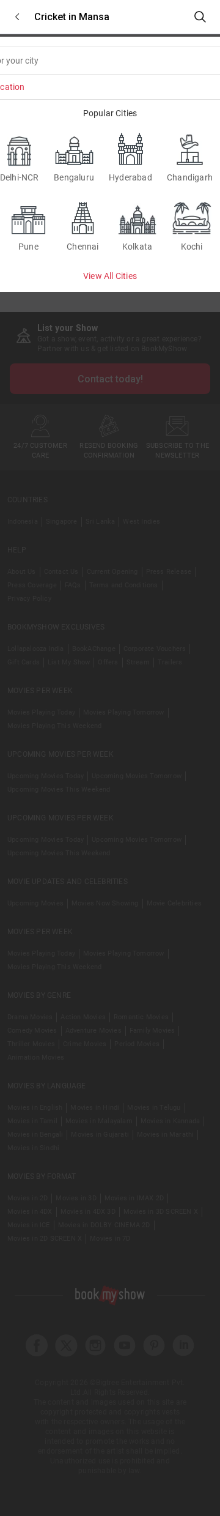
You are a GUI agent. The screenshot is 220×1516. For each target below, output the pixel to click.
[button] (17, 16)
